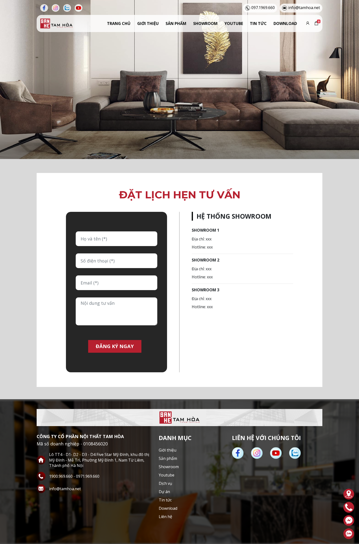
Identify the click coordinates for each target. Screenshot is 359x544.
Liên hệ (165, 516)
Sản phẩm (176, 23)
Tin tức (258, 23)
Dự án (164, 491)
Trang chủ (118, 23)
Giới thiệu (148, 23)
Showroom (205, 23)
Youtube (233, 23)
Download (285, 23)
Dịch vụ (165, 483)
